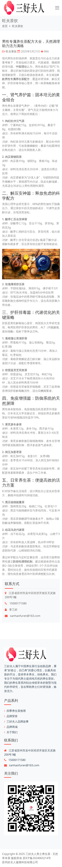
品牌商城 (12, 727)
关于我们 (12, 732)
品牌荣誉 (12, 716)
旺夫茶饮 (10, 20)
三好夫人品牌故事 (18, 721)
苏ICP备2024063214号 (37, 858)
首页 (5, 26)
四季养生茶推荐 (16, 711)
